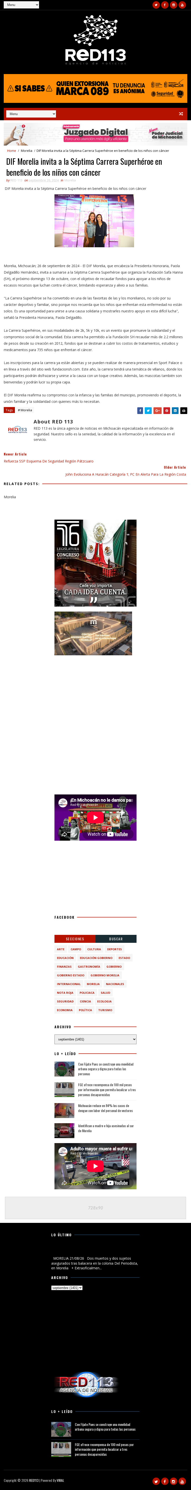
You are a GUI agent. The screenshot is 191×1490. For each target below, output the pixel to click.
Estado (124, 958)
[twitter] (156, 5)
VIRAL (60, 1480)
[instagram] (173, 5)
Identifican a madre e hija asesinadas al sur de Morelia (106, 1128)
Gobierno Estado (70, 975)
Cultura (94, 949)
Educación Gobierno (96, 958)
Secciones (75, 938)
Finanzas (64, 966)
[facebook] (165, 5)
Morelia (26, 150)
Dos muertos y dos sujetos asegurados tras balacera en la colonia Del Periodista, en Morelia (95, 1250)
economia (65, 1010)
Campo (76, 949)
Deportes (114, 949)
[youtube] (182, 5)
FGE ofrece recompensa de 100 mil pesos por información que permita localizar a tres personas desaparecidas (107, 1089)
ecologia (104, 1001)
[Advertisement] (95, 691)
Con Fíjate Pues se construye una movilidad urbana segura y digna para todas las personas (106, 1068)
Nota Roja (65, 992)
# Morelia (25, 410)
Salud (105, 992)
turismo (105, 1010)
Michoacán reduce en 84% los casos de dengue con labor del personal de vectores (105, 1108)
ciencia (85, 1001)
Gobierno (114, 966)
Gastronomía (89, 966)
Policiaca (87, 992)
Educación (65, 958)
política (85, 1010)
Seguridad (65, 1001)
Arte (60, 949)
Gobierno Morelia (105, 975)
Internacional (69, 984)
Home (11, 150)
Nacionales (115, 984)
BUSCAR (116, 938)
